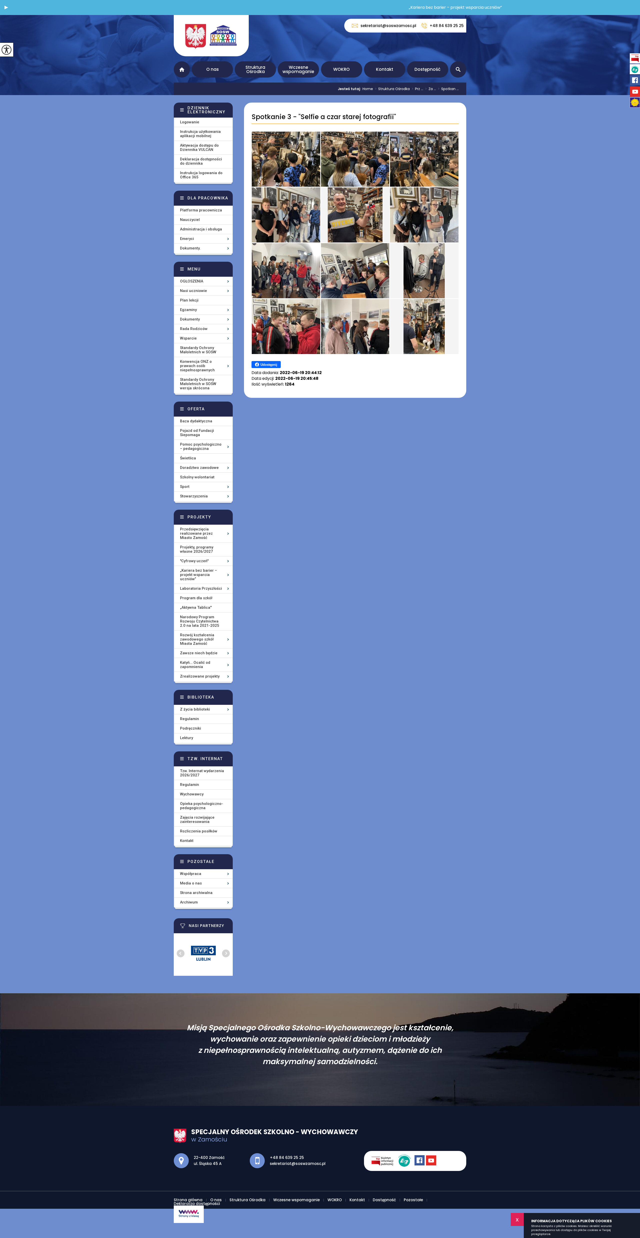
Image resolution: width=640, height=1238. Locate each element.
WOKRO (341, 69)
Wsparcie (188, 338)
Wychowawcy (192, 794)
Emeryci (187, 238)
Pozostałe (201, 861)
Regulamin (189, 719)
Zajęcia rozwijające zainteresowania (197, 819)
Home (367, 89)
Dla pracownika (208, 198)
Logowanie (189, 122)
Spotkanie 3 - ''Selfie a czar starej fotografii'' (324, 117)
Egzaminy (188, 309)
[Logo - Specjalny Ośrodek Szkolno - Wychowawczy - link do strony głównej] (211, 35)
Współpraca (190, 873)
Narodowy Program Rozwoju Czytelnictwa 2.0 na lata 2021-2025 (199, 621)
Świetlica (188, 458)
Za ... (430, 89)
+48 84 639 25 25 (447, 25)
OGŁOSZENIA (191, 281)
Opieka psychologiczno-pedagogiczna (201, 805)
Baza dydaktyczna (196, 421)
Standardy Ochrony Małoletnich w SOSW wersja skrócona (198, 383)
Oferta (196, 409)
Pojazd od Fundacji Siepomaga (197, 432)
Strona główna (182, 69)
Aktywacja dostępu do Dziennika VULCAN (199, 147)
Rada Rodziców (194, 329)
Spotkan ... (448, 89)
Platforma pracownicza (201, 210)
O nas (212, 69)
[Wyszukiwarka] (458, 69)
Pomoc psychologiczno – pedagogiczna (201, 446)
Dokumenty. (190, 248)
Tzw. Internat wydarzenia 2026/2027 (202, 773)
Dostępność (427, 69)
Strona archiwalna (196, 892)
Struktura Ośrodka (255, 69)
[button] (6, 7)
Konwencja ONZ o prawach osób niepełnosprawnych (197, 365)
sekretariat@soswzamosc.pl (388, 26)
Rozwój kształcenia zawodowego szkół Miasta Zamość (197, 639)
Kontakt (384, 69)
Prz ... (417, 89)
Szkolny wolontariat (197, 477)
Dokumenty (190, 319)
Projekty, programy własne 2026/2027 (196, 549)
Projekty (199, 517)
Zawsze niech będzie (199, 653)
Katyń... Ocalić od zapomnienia (195, 664)
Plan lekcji (189, 300)
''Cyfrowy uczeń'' (194, 561)
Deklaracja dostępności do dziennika (201, 161)
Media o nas (191, 883)
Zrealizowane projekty (200, 676)
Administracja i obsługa (201, 229)
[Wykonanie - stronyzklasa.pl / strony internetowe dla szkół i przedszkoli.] (189, 1214)
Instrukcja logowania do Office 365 (201, 175)
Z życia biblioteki (195, 709)
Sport (185, 486)
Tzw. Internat (205, 758)
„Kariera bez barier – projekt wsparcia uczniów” (198, 574)
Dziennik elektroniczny (207, 110)
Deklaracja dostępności (197, 1203)
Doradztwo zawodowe (199, 467)
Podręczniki (190, 728)
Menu (194, 269)
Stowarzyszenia (194, 496)
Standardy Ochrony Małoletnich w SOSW (198, 350)
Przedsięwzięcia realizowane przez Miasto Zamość (196, 533)
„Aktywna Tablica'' (196, 607)
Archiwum (189, 902)
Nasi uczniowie (193, 290)
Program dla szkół (196, 598)
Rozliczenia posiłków (198, 831)
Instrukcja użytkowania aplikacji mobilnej (200, 133)
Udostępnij (268, 365)
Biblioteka (201, 697)
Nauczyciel (190, 219)
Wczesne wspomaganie (298, 69)
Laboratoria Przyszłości (201, 588)
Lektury (186, 738)
